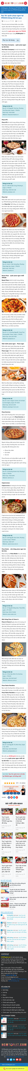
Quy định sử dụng (8, 997)
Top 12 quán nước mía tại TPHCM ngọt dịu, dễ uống (7, 820)
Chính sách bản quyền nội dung (12, 1007)
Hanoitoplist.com (10, 1056)
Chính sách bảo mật (8, 1000)
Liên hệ (5, 992)
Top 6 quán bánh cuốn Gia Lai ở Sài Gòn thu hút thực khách (21, 844)
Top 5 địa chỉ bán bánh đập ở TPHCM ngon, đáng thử (21, 868)
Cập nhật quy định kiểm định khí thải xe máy (18, 898)
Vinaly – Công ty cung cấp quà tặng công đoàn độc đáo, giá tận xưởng (18, 905)
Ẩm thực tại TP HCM (15, 8)
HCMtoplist (4, 8)
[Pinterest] (20, 1059)
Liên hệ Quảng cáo (13, 981)
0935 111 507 (9, 975)
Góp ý (4, 995)
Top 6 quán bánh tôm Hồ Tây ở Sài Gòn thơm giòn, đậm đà (7, 868)
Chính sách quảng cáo (9, 1002)
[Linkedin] (14, 1059)
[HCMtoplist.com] (14, 3)
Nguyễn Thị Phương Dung (19, 979)
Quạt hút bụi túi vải (21, 1064)
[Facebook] (8, 1059)
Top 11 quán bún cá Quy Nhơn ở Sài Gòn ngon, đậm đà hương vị (7, 845)
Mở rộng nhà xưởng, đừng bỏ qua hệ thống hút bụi (18, 884)
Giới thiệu (5, 990)
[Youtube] (17, 1059)
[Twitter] (11, 1059)
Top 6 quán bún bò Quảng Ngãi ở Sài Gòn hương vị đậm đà (20, 821)
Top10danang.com (19, 1056)
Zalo (15, 975)
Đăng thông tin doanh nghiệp (11, 1005)
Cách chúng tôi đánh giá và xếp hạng (13, 1010)
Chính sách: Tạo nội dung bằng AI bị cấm (14, 1012)
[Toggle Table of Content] (17, 40)
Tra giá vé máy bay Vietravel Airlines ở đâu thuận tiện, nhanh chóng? (18, 891)
